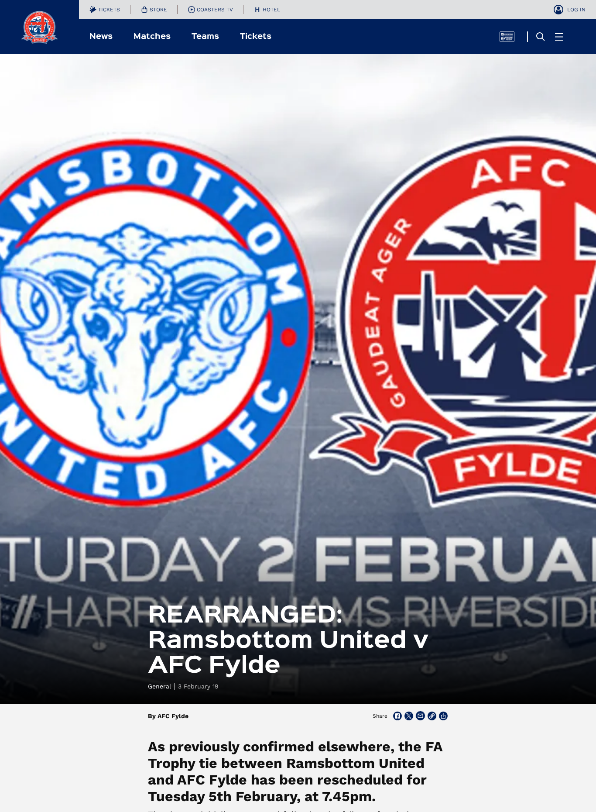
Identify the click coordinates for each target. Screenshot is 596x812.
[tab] (104, 9)
